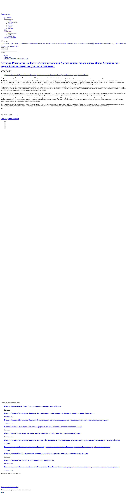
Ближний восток (12, 22)
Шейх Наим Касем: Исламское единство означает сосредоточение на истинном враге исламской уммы (62, 440)
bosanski (102, 43)
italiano (12, 46)
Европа (10, 23)
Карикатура (11, 36)
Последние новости (10, 118)
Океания (10, 28)
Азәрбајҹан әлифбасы (79, 43)
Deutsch (53, 43)
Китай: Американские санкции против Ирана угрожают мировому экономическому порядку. (46, 453)
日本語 (118, 43)
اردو (19, 43)
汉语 (44, 43)
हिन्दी (36, 43)
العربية (2, 43)
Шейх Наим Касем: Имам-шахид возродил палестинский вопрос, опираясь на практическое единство (61, 467)
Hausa (62, 43)
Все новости (7, 17)
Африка (10, 26)
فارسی (11, 43)
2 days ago (7, 457)
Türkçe (16, 43)
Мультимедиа (8, 31)
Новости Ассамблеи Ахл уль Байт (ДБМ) (16, 58)
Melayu (58, 43)
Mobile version (14, 487)
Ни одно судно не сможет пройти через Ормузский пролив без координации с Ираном (42, 433)
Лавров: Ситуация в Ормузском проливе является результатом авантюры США (43, 427)
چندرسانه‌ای (7, 57)
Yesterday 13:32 (8, 436)
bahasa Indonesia (30, 43)
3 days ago (7, 410)
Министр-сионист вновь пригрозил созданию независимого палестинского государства (56, 420)
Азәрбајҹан (69, 43)
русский (5, 41)
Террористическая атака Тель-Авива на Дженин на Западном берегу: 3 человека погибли (57, 447)
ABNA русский (5, 14)
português (108, 43)
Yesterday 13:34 (8, 423)
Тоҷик (7, 46)
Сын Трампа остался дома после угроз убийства (29, 460)
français (40, 43)
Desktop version (5, 487)
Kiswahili (89, 43)
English (7, 43)
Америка (10, 25)
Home (6, 55)
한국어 (16, 46)
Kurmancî (123, 43)
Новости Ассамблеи (10, 37)
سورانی (113, 43)
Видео (9, 34)
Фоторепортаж (12, 33)
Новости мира (8, 19)
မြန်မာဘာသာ (96, 43)
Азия (9, 20)
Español (23, 43)
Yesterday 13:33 (8, 416)
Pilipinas (3, 46)
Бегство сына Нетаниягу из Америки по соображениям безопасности (49, 413)
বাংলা (65, 43)
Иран (5, 30)
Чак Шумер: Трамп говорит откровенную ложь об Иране (32, 406)
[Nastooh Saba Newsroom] (2, 493)
